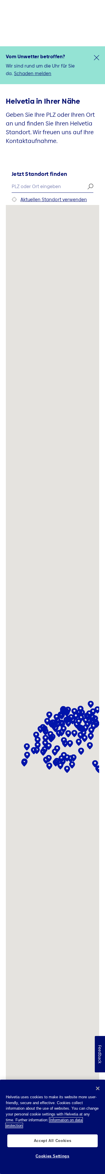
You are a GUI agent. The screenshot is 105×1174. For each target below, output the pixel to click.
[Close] (97, 1088)
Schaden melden (32, 73)
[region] (52, 1127)
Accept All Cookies (52, 1140)
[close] (96, 57)
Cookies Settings (52, 1156)
